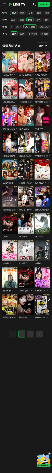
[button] (39, 334)
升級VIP (43, 4)
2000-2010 (44, 26)
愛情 (22, 19)
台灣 (22, 12)
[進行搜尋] (34, 4)
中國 (47, 12)
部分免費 (33, 33)
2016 (18, 26)
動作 (47, 19)
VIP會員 (44, 33)
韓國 (39, 12)
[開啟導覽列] (4, 4)
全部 (14, 12)
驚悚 (38, 19)
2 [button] (30, 334)
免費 (22, 33)
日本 (31, 12)
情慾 (30, 19)
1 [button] (22, 334)
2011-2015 (30, 26)
